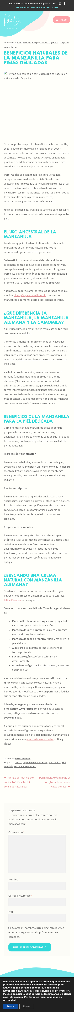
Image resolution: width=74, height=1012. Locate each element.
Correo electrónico (20, 895)
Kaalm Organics (49, 42)
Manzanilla (55, 762)
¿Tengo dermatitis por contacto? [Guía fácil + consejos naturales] (19, 782)
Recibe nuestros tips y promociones (37, 7)
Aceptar (11, 1006)
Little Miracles (12, 600)
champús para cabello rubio (30, 295)
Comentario (16, 832)
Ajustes (26, 1006)
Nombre (14, 879)
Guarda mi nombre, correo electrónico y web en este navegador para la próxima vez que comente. (36, 932)
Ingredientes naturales (35, 762)
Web (11, 911)
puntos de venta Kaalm (40, 739)
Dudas (18, 762)
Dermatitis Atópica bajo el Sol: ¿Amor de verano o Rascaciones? (54, 782)
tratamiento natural (25, 766)
